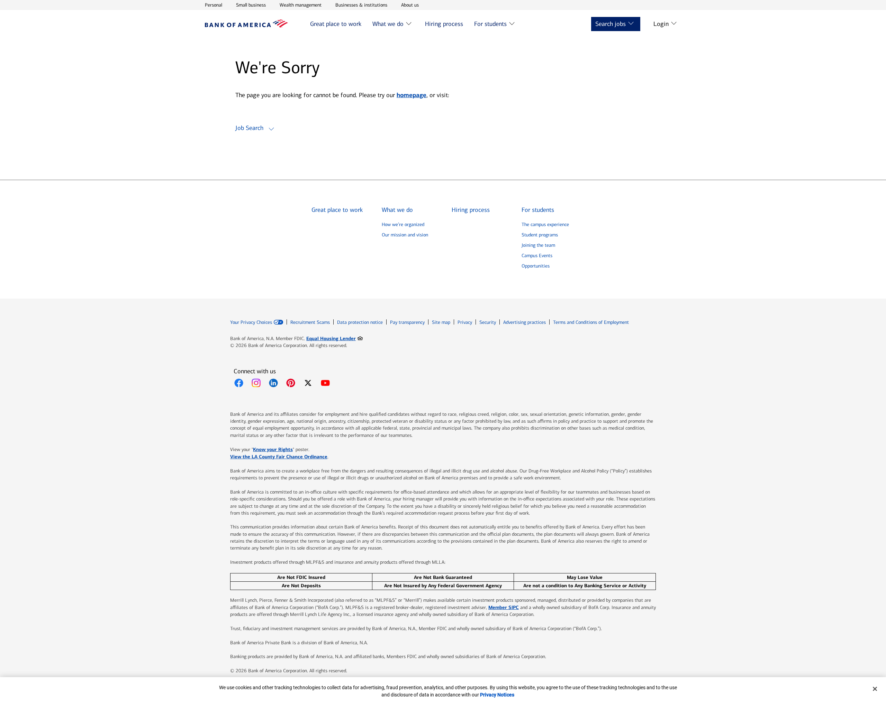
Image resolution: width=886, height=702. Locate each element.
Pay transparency (407, 322)
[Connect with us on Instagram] (256, 383)
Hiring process (444, 24)
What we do (388, 24)
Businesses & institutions (361, 5)
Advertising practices (524, 322)
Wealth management (301, 5)
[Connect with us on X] (308, 383)
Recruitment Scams (310, 322)
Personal (213, 5)
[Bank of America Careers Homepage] (246, 25)
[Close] (875, 688)
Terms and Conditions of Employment (591, 322)
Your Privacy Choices (251, 322)
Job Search (249, 128)
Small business (251, 5)
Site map (441, 322)
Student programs (540, 235)
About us (410, 5)
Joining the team (538, 245)
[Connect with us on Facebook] (238, 383)
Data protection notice (360, 322)
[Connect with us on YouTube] (325, 383)
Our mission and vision (405, 235)
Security (487, 322)
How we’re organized (403, 224)
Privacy (465, 322)
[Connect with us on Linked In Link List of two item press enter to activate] (273, 383)
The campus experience (545, 224)
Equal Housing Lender (334, 338)
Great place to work (335, 24)
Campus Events (537, 256)
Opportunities (536, 266)
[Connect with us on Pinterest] (290, 383)
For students (490, 24)
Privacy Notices (497, 695)
